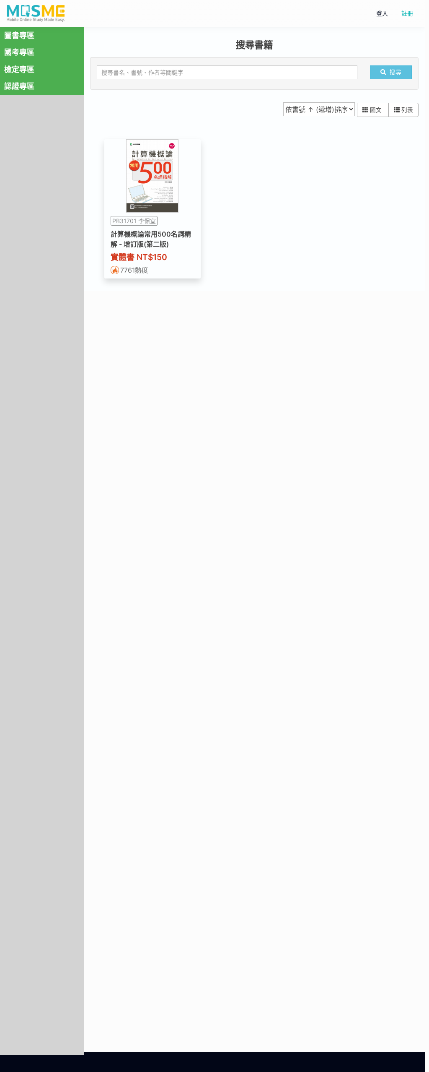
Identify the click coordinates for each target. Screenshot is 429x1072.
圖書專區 (19, 35)
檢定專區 (19, 69)
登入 (382, 13)
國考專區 (19, 52)
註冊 (407, 13)
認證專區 (19, 86)
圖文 (376, 110)
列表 (407, 110)
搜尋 (395, 72)
